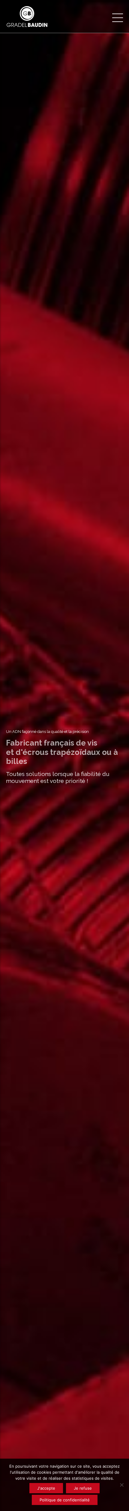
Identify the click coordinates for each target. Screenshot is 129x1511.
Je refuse (83, 1488)
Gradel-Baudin (65, 813)
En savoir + (64, 797)
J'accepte (46, 1488)
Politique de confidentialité (65, 1499)
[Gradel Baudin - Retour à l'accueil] (34, 16)
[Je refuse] (121, 1485)
